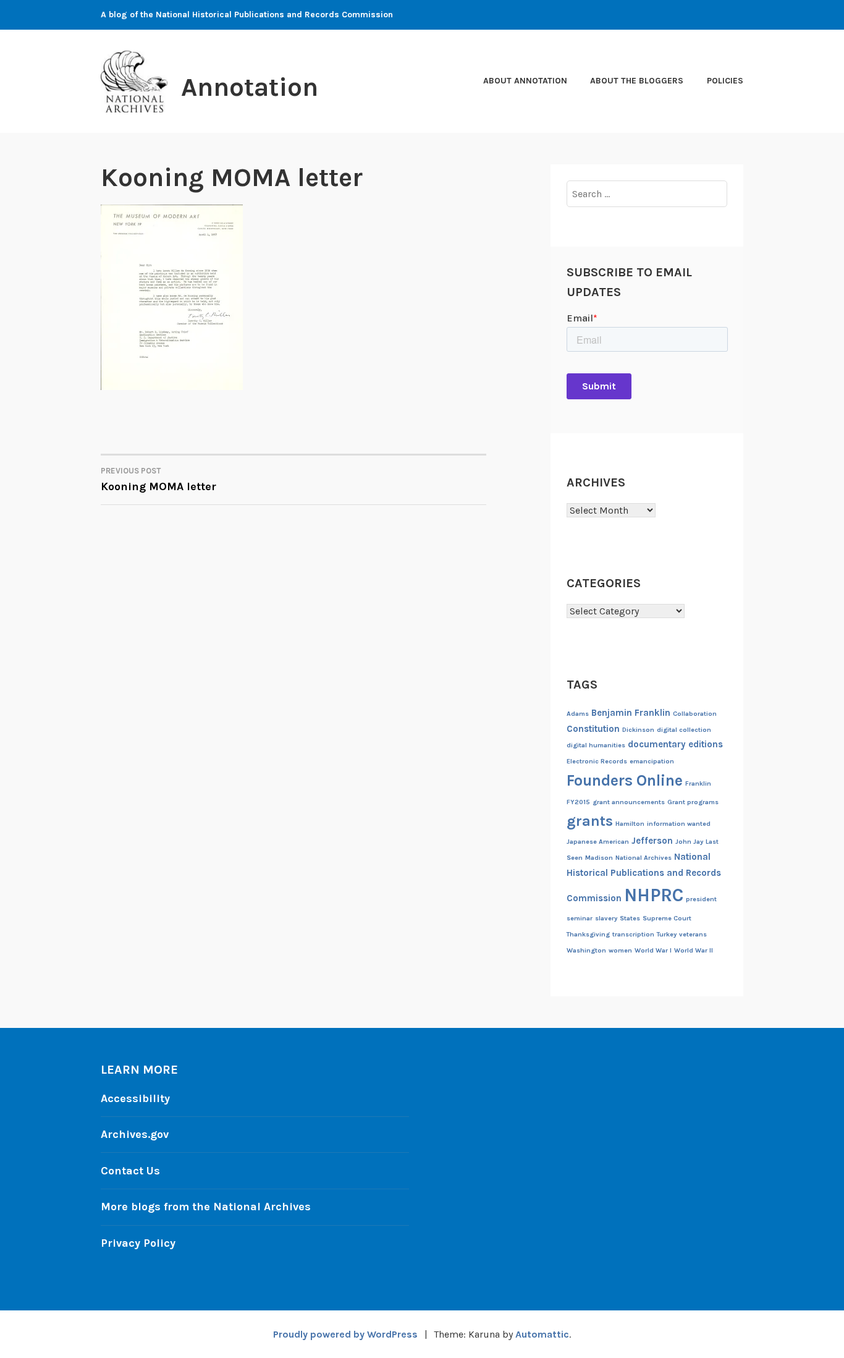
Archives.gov (135, 1134)
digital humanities (596, 745)
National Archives (643, 858)
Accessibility (135, 1098)
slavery (606, 918)
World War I (653, 950)
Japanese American (598, 842)
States (630, 918)
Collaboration (695, 714)
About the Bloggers (636, 80)
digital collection (684, 730)
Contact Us (130, 1171)
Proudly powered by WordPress (345, 1334)
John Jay (689, 842)
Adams (578, 714)
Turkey (667, 934)
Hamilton (629, 824)
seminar (580, 918)
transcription (633, 934)
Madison (599, 858)
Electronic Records (597, 761)
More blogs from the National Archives (206, 1206)
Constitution (593, 728)
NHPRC (653, 895)
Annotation (249, 87)
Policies (725, 80)
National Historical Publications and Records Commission (644, 877)
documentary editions (675, 744)
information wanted (679, 824)
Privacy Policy (138, 1243)
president (701, 899)
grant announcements (629, 802)
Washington (586, 950)
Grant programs (693, 802)
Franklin (698, 783)
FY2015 (578, 802)
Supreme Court (667, 918)
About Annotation (525, 80)
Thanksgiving (588, 934)
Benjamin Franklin (630, 712)
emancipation (652, 761)
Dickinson (638, 730)
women (620, 950)
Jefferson (652, 840)
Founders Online (625, 780)
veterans (693, 934)
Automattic (542, 1334)
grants (590, 821)
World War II (693, 950)
